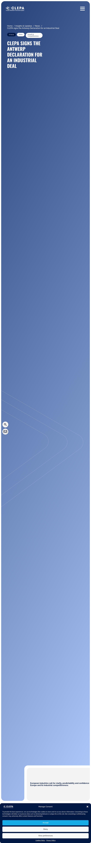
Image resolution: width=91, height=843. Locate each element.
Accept (45, 823)
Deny (45, 829)
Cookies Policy (40, 840)
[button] (87, 806)
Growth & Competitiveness (33, 35)
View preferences (45, 836)
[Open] (82, 8)
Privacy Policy (51, 840)
